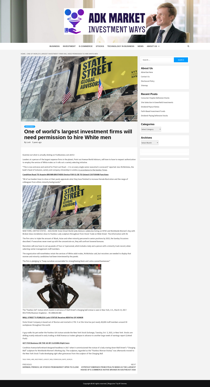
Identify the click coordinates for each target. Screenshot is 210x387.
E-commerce (86, 46)
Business (55, 46)
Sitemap (144, 85)
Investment (69, 46)
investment (39, 359)
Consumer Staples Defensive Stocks (155, 98)
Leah (29, 142)
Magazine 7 (112, 383)
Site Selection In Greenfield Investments (157, 102)
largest (46, 359)
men (51, 359)
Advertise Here (147, 72)
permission (57, 359)
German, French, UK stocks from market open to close (51, 366)
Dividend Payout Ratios (150, 107)
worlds (69, 359)
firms (29, 359)
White (64, 359)
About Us (152, 46)
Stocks (100, 46)
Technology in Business (120, 46)
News (141, 46)
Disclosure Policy (147, 81)
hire (32, 359)
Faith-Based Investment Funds (153, 111)
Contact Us (145, 76)
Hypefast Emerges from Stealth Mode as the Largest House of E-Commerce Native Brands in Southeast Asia (108, 367)
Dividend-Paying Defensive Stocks (154, 115)
